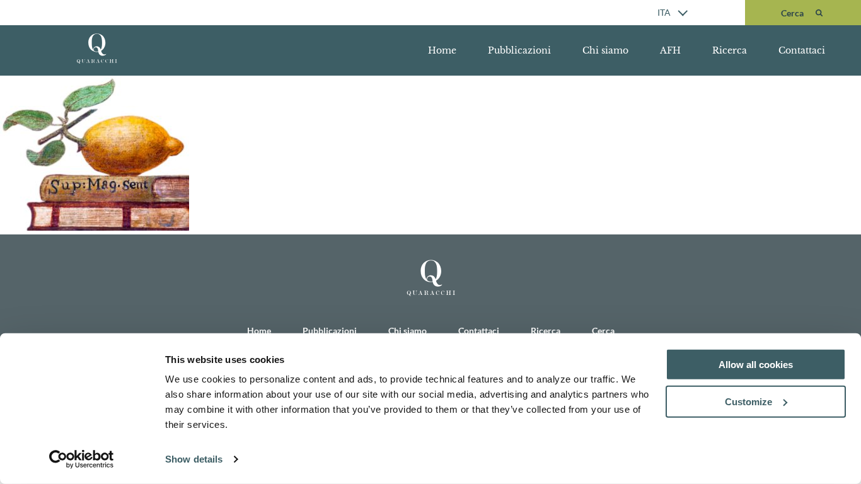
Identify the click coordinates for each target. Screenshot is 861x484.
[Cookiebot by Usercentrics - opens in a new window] (81, 459)
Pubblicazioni (519, 50)
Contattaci (801, 50)
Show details (193, 459)
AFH (670, 50)
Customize (748, 401)
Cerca (603, 330)
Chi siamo (605, 50)
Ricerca (729, 50)
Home (442, 50)
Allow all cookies (756, 364)
